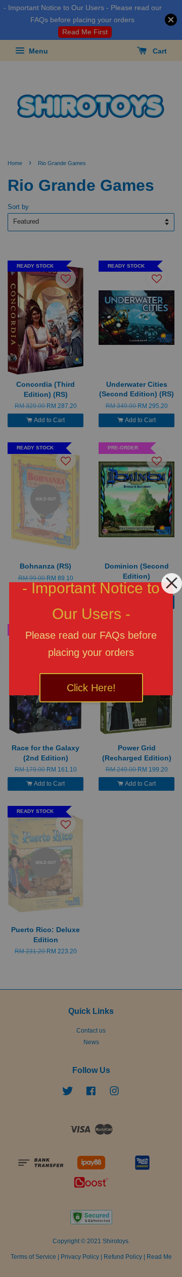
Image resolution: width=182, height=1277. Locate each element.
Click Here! (91, 687)
